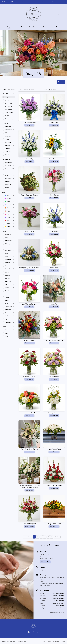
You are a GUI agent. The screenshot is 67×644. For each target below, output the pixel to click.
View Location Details (56, 612)
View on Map (46, 562)
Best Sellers (20, 27)
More (57, 27)
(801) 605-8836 (8, 2)
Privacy (49, 641)
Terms (43, 641)
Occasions (46, 27)
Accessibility (56, 641)
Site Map (63, 641)
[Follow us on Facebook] (33, 632)
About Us (55, 2)
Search (62, 82)
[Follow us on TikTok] (38, 632)
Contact (61, 2)
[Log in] (59, 14)
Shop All (9, 27)
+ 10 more (47, 585)
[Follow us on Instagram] (29, 632)
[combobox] (56, 89)
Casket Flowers (33, 27)
